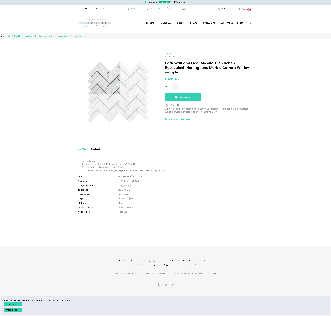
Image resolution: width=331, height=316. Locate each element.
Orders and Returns (194, 261)
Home (2, 36)
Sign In (172, 9)
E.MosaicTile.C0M (130, 273)
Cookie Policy (13, 310)
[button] (244, 9)
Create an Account (192, 9)
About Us (121, 261)
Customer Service (135, 261)
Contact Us (208, 261)
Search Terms (163, 261)
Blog (208, 9)
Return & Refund (194, 265)
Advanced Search (177, 261)
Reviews (95, 149)
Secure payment (155, 265)
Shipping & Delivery (138, 265)
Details (82, 149)
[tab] (82, 149)
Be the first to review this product (177, 119)
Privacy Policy (149, 261)
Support (167, 265)
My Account (135, 9)
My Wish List (155, 9)
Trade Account (179, 265)
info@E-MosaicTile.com (159, 273)
